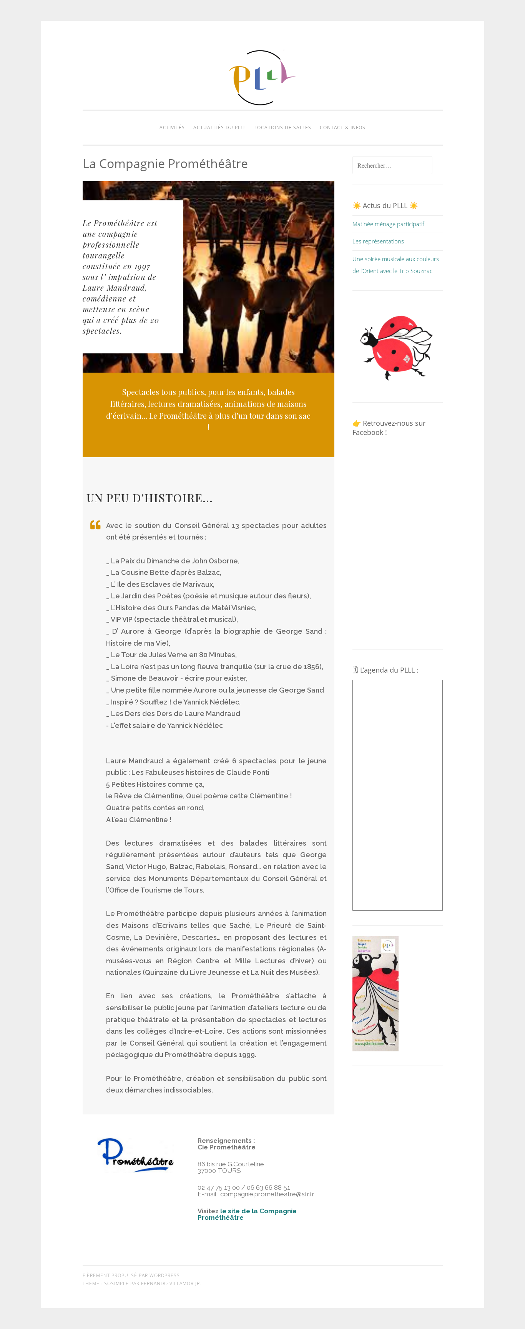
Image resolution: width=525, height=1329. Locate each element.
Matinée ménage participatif (388, 224)
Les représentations (378, 241)
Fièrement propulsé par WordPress (131, 1275)
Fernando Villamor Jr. (171, 1283)
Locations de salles (282, 127)
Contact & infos (343, 127)
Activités (172, 127)
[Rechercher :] (392, 165)
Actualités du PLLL (219, 127)
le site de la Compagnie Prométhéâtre (247, 1214)
